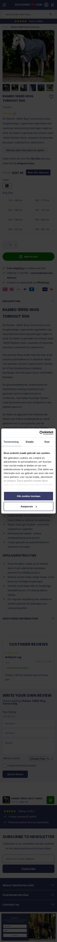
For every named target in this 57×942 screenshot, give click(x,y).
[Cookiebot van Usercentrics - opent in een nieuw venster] (40, 433)
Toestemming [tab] (11, 441)
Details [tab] (30, 441)
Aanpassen (27, 506)
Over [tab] (47, 441)
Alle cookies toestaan (28, 496)
